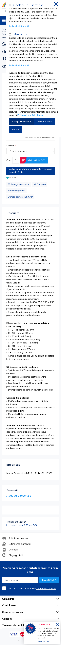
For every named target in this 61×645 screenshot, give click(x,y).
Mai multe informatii (19, 26)
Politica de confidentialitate (31, 115)
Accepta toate (44, 121)
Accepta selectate (21, 121)
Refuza (15, 129)
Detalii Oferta (43, 642)
